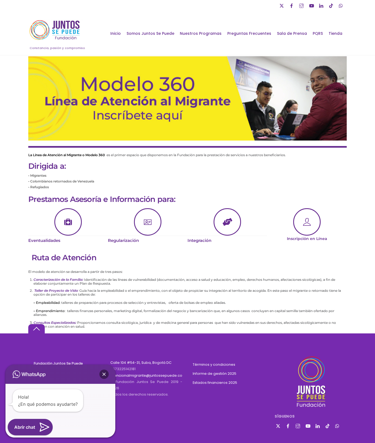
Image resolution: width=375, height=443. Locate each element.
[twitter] (282, 5)
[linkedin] (322, 5)
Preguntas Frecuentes (249, 33)
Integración (199, 240)
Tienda (335, 33)
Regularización (123, 240)
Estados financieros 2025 (215, 382)
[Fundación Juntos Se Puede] (55, 39)
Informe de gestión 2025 (214, 373)
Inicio (115, 33)
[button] (104, 374)
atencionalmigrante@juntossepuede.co (146, 375)
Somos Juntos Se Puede (150, 33)
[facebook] (292, 5)
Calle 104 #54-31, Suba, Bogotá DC (141, 362)
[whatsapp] (341, 5)
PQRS (318, 33)
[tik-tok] (331, 5)
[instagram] (302, 5)
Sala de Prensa (292, 33)
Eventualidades (44, 240)
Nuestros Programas (201, 33)
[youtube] (312, 5)
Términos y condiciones (214, 364)
